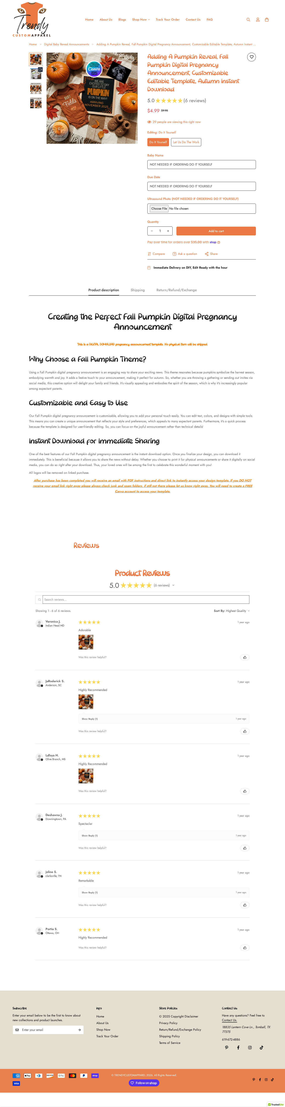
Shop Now (139, 19)
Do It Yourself (158, 142)
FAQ (210, 19)
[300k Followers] (238, 1047)
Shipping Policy (169, 1036)
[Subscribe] (79, 1029)
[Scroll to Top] (277, 1085)
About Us (106, 19)
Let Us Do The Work (186, 142)
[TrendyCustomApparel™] (32, 19)
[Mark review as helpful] (245, 657)
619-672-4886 (231, 1039)
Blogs (122, 19)
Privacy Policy (168, 1023)
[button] (266, 19)
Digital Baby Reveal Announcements (66, 44)
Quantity (153, 221)
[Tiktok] (261, 1047)
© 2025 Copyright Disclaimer (178, 1016)
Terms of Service (169, 1043)
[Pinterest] (226, 1047)
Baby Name (155, 155)
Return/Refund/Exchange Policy (180, 1029)
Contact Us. (229, 1020)
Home (89, 19)
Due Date (153, 177)
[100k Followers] (250, 1047)
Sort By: (219, 611)
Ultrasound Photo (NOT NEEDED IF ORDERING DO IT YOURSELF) (192, 199)
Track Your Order (168, 19)
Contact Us (193, 19)
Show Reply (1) (90, 719)
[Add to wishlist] (251, 57)
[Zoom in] (129, 61)
